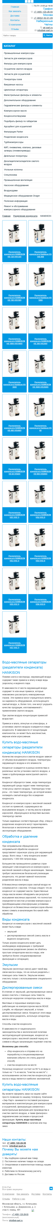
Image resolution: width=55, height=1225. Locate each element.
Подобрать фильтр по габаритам (20, 121)
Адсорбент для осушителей (18, 126)
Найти (49, 35)
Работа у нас (18, 1199)
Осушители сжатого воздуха (18, 69)
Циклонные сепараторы (16, 90)
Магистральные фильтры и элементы (23, 95)
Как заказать (15, 11)
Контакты (15, 20)
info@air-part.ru (17, 1146)
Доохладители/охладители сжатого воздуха (21, 163)
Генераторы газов (13, 79)
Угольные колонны (13, 169)
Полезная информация (16, 201)
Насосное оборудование (16, 185)
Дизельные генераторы (15, 156)
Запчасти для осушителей (17, 74)
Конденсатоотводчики (15, 116)
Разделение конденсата (16, 137)
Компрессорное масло (15, 111)
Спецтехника (10, 175)
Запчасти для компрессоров (18, 58)
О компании (15, 24)
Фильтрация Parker (13, 131)
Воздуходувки (11, 190)
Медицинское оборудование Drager (22, 196)
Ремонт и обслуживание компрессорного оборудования (19, 208)
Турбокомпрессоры (13, 142)
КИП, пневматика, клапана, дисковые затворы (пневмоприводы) (22, 149)
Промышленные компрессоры (19, 53)
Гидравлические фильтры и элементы (23, 105)
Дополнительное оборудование (20, 100)
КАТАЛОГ (10, 46)
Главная (15, 7)
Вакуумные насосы (13, 84)
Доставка (14, 15)
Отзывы (15, 29)
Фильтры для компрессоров (18, 63)
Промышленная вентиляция (18, 180)
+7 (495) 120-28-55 (16, 1143)
